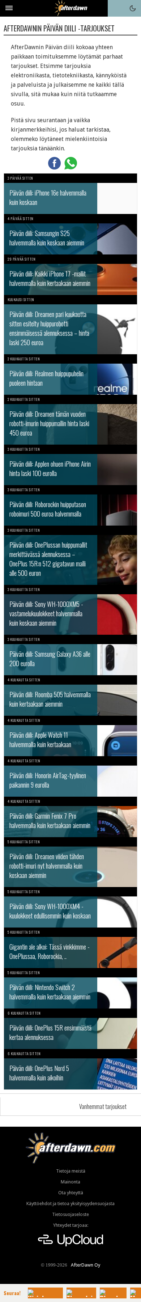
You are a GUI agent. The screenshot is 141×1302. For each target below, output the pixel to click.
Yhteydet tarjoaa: (70, 1225)
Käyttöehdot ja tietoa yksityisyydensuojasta (70, 1203)
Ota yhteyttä (70, 1192)
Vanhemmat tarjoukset (103, 1106)
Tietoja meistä (70, 1171)
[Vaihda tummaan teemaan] (132, 8)
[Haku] (116, 8)
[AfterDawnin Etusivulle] (71, 8)
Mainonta (70, 1182)
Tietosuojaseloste (70, 1214)
